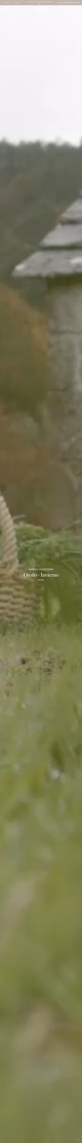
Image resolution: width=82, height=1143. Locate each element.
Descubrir (41, 580)
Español (17, 2)
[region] (41, 574)
